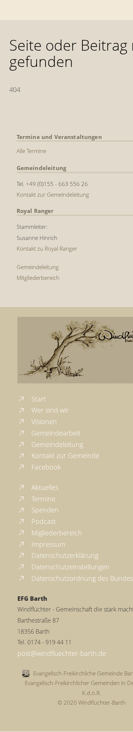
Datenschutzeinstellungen (70, 566)
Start (38, 398)
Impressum (47, 544)
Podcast (43, 521)
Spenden (44, 509)
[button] (13, 718)
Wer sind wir (49, 410)
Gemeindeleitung (38, 267)
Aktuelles (44, 487)
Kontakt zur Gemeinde (64, 455)
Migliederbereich (56, 532)
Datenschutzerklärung (64, 555)
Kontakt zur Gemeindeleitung (53, 194)
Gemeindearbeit (55, 432)
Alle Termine (31, 151)
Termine (42, 498)
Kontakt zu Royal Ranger (47, 248)
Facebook (45, 466)
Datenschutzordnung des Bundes (81, 578)
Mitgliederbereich (38, 277)
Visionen (43, 421)
